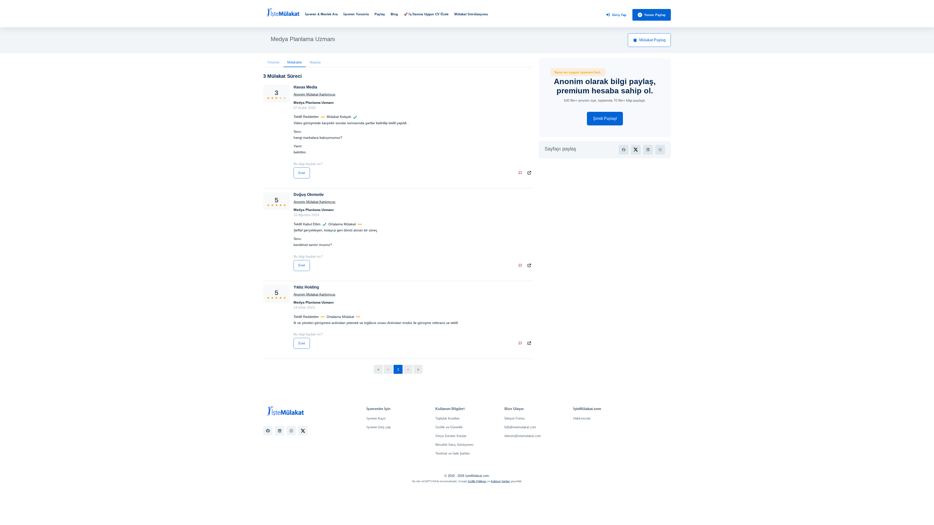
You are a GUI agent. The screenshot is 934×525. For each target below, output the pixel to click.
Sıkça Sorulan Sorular (450, 436)
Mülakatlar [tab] (294, 62)
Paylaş (380, 14)
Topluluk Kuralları (447, 418)
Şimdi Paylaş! (605, 118)
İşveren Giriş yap (379, 427)
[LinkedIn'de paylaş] (648, 150)
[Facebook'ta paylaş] (624, 150)
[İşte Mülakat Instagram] (291, 430)
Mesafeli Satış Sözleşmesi (454, 444)
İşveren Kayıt (376, 418)
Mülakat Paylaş (652, 40)
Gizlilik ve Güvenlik (449, 427)
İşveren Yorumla (356, 14)
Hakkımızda (581, 418)
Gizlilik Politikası (477, 481)
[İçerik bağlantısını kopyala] (530, 172)
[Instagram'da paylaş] (660, 150)
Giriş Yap (619, 15)
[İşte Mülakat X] (302, 430)
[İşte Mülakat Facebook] (267, 430)
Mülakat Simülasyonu (471, 14)
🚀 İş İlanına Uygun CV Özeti (426, 14)
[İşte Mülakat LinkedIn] (279, 430)
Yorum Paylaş (654, 15)
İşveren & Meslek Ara (321, 14)
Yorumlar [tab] (273, 62)
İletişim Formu (514, 418)
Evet (301, 173)
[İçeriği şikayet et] (521, 172)
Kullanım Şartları (500, 481)
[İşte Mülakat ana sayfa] (282, 13)
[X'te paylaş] (636, 150)
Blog (394, 14)
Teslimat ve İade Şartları (452, 453)
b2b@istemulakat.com (520, 427)
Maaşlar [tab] (315, 62)
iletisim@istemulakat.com (522, 436)
